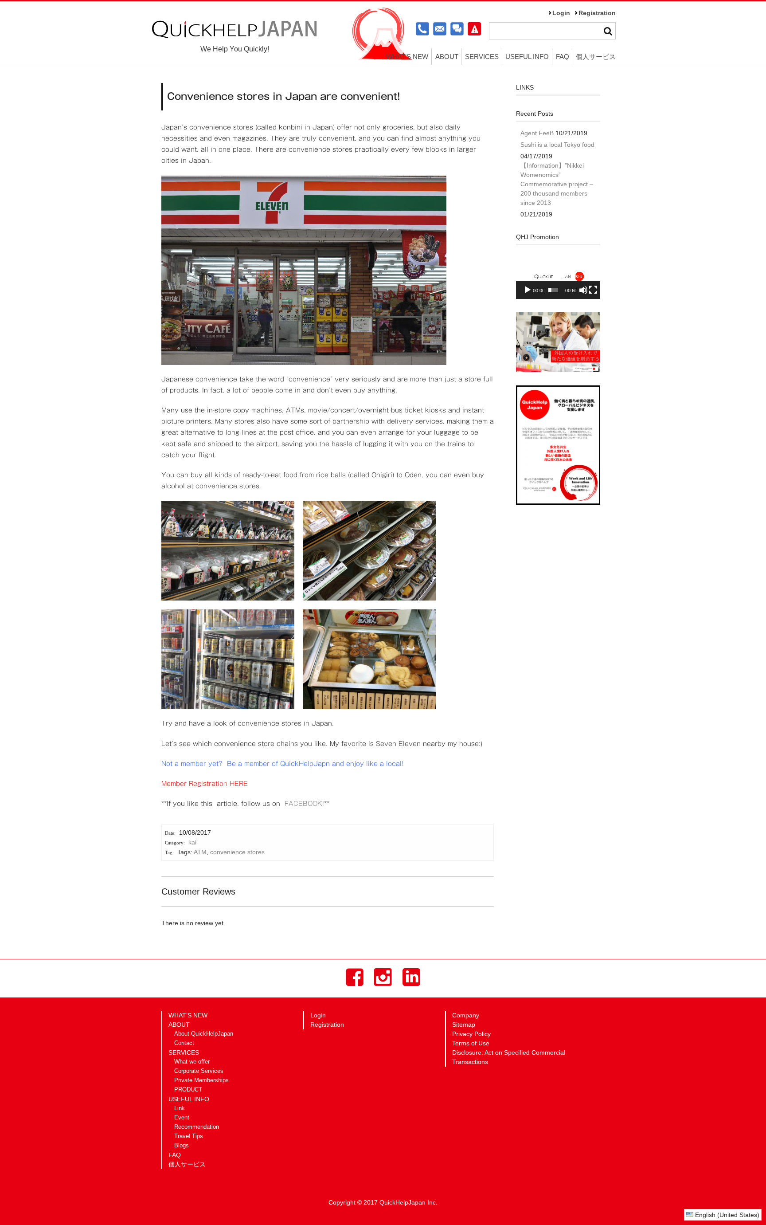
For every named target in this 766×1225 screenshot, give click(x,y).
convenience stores (237, 852)
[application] (558, 275)
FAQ (562, 56)
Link (179, 1108)
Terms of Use (470, 1043)
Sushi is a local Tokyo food (557, 144)
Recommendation (196, 1127)
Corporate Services (198, 1071)
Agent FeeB (537, 133)
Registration (597, 12)
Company (465, 1015)
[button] (558, 275)
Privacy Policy (471, 1033)
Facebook (354, 977)
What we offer (192, 1062)
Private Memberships (201, 1080)
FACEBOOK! (304, 804)
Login (561, 12)
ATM (200, 852)
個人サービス (596, 56)
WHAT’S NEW (407, 56)
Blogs (181, 1146)
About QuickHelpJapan (203, 1034)
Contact (184, 1043)
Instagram (383, 977)
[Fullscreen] (593, 290)
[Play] (527, 290)
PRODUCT (188, 1090)
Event (181, 1118)
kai (192, 842)
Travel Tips (188, 1136)
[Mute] (583, 290)
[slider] (553, 290)
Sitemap (463, 1024)
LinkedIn (411, 977)
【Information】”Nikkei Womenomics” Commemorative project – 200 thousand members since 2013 (556, 184)
